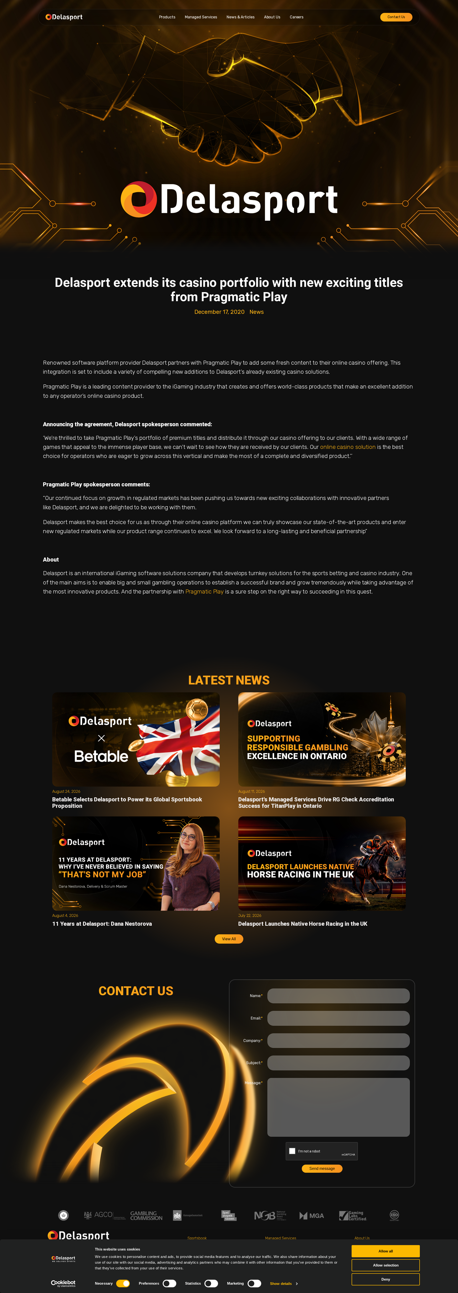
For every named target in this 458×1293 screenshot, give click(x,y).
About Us (272, 17)
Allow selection (386, 1265)
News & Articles (241, 17)
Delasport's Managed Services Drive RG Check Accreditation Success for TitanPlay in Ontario (316, 802)
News (257, 312)
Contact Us (396, 17)
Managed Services (201, 17)
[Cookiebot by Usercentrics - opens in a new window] (63, 1283)
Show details (281, 1284)
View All (229, 939)
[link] (348, 447)
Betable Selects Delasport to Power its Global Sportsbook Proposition (127, 802)
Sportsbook (197, 1238)
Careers (296, 17)
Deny (385, 1279)
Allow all (386, 1251)
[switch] (169, 1283)
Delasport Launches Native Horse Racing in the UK (302, 923)
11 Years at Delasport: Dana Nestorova (102, 923)
